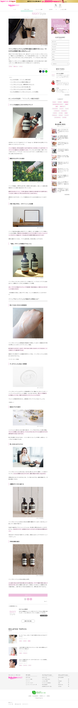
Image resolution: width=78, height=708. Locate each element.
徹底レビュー (15, 66)
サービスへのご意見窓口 (46, 682)
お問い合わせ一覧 (18, 704)
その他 (53, 59)
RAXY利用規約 (44, 684)
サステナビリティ (25, 704)
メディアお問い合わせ (46, 679)
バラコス (21, 66)
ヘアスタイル (57, 110)
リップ (67, 108)
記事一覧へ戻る (28, 621)
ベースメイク (54, 44)
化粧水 (66, 113)
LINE (59, 682)
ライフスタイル (57, 117)
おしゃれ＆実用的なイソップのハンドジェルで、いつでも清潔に (24, 91)
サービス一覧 (11, 704)
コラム (53, 57)
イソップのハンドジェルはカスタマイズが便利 (20, 89)
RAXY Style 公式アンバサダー (58, 104)
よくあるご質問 (63, 9)
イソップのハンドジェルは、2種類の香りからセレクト (22, 84)
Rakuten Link (60, 684)
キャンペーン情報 (39, 9)
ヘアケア (53, 51)
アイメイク (54, 46)
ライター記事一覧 (44, 615)
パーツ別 (60, 113)
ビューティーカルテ (29, 682)
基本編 (29, 640)
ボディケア (13, 64)
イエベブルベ (64, 110)
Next (45, 601)
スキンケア (54, 41)
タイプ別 (64, 117)
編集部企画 (66, 102)
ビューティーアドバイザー (30, 684)
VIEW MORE (66, 94)
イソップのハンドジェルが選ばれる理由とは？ (20, 82)
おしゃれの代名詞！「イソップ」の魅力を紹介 (20, 79)
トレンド (61, 108)
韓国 (56, 106)
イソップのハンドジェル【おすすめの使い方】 (20, 87)
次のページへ (28, 595)
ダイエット (25, 653)
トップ (14, 9)
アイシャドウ (55, 108)
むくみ (30, 665)
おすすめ (10, 66)
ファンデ (66, 115)
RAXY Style (26, 9)
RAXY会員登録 (61, 677)
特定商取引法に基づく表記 (47, 686)
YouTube (59, 686)
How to (21, 640)
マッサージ (25, 665)
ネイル (53, 54)
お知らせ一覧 (44, 677)
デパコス (60, 115)
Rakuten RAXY (14, 5)
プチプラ (55, 113)
